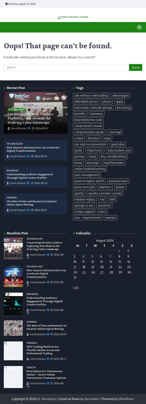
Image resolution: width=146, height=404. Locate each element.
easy (107, 138)
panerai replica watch (89, 181)
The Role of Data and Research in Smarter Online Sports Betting (32, 203)
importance (95, 150)
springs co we (84, 205)
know (78, 163)
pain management (87, 175)
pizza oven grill (85, 187)
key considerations (113, 156)
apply (119, 101)
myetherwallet (113, 163)
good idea (118, 144)
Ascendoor (92, 399)
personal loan (118, 181)
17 (75, 267)
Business (12, 170)
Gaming (12, 197)
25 (84, 272)
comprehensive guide (89, 132)
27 (101, 272)
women (111, 217)
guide (78, 150)
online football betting (90, 169)
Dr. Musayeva (46, 399)
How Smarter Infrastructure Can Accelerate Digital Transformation (33, 149)
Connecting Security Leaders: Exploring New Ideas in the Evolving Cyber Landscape (31, 118)
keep (92, 156)
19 (92, 267)
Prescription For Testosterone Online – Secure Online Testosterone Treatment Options (46, 374)
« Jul (76, 287)
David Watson (19, 128)
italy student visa (119, 150)
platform (105, 187)
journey (80, 156)
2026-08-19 (40, 210)
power (120, 187)
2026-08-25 (40, 183)
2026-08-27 (41, 128)
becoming (123, 107)
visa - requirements (88, 217)
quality (79, 193)
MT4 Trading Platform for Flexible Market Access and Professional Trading (43, 350)
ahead (106, 101)
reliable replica (85, 199)
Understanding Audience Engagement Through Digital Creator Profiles (45, 301)
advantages (120, 95)
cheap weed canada (88, 126)
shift (112, 199)
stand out (104, 205)
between (96, 114)
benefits (80, 114)
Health (31, 367)
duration (93, 138)
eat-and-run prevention (90, 144)
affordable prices (86, 101)
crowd (79, 138)
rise (102, 199)
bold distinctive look (88, 120)
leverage (93, 163)
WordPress (126, 399)
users (102, 211)
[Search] (139, 27)
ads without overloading (91, 95)
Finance (32, 342)
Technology (17, 109)
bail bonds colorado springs (93, 107)
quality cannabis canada (105, 193)
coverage (115, 132)
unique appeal (84, 211)
